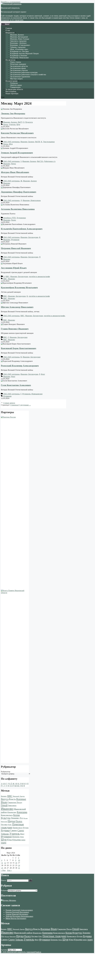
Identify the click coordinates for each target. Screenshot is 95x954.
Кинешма (22, 812)
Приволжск (17, 828)
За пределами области (14, 89)
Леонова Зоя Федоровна (13, 113)
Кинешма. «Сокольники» (20, 45)
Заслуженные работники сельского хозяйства (28, 75)
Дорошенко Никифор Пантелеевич (18, 192)
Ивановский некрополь (10, 8)
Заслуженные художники (20, 77)
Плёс (10, 825)
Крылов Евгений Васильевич (17, 912)
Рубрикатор (5, 772)
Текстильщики (49, 142)
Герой (4, 805)
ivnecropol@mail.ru (34, 952)
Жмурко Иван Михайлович (15, 172)
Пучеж (25, 827)
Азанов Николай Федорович (17, 914)
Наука (5, 124)
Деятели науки (16, 85)
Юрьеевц (16, 839)
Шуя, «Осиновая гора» (19, 49)
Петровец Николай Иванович (16, 248)
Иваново (6, 164)
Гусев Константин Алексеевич (16, 385)
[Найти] (30, 880)
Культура (5, 818)
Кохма (16, 815)
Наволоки (4, 821)
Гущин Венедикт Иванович (14, 329)
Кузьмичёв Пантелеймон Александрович (21, 229)
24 (19, 865)
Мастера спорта (16, 79)
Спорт (20, 830)
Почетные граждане (18, 64)
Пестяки (4, 825)
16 (16, 863)
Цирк (22, 837)
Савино (13, 830)
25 (2, 868)
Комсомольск (7, 815)
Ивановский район (23, 932)
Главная (9, 28)
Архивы (4, 950)
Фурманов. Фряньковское (32, 394)
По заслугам (10, 60)
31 (19, 868)
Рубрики (4, 890)
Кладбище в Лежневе (18, 56)
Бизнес (4, 796)
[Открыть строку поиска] (3, 98)
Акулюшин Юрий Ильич (14, 268)
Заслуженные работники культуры (24, 72)
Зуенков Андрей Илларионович (17, 152)
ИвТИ (37, 142)
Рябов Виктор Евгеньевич (16, 918)
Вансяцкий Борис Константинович (18, 348)
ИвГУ (20, 122)
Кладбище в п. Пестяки (19, 51)
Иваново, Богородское (19, 37)
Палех (13, 220)
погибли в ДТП (9, 218)
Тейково (5, 833)
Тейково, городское (17, 47)
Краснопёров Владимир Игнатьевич (19, 287)
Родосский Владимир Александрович (20, 365)
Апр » (9, 870)
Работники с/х (49, 161)
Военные (21, 799)
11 (2, 863)
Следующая (25, 405)
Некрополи (10, 33)
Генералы (14, 83)
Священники (15, 87)
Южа (9, 839)
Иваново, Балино (17, 35)
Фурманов (15, 240)
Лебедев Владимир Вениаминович (19, 916)
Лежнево (15, 818)
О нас (8, 30)
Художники (21, 218)
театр (3, 842)
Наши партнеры (12, 93)
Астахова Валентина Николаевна (18, 209)
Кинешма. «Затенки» (18, 43)
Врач (4, 802)
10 (19, 860)
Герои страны (15, 62)
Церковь (16, 836)
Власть (12, 799)
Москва (25, 818)
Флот (43, 374)
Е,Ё (10, 784)
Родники (5, 830)
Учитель (12, 124)
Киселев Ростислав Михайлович (17, 133)
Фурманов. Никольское (19, 58)
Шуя (18, 124)
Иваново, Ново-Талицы (19, 39)
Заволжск (12, 805)
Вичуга (4, 799)
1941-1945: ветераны (11, 142)
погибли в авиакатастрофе (39, 276)
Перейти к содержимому (11, 2)
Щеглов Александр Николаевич (17, 307)
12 (5, 863)
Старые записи (9, 403)
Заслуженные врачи (18, 68)
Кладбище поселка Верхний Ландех (24, 53)
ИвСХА (40, 161)
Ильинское (11, 812)
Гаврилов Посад (15, 802)
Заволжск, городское (18, 41)
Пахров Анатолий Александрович (19, 910)
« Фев (3, 870)
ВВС (7, 276)
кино (23, 840)
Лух (21, 818)
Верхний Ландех (19, 796)
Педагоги (29, 122)
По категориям (11, 81)
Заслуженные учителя (19, 70)
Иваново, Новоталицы (32, 200)
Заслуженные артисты (19, 66)
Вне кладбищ (11, 91)
